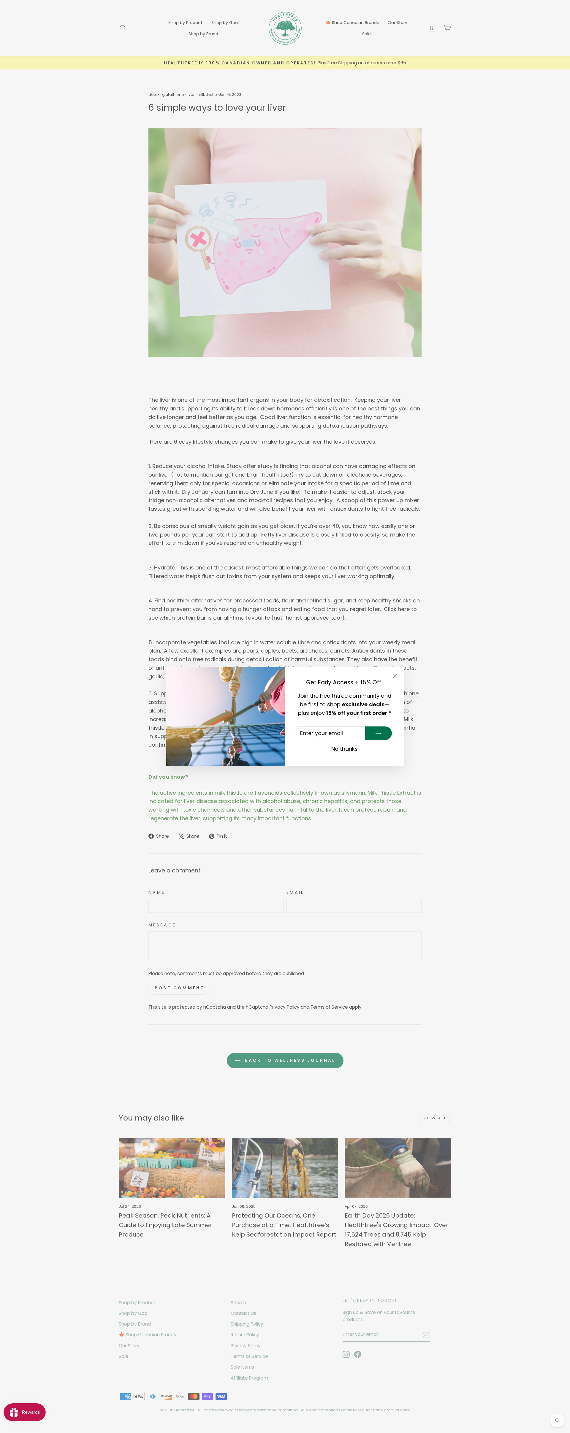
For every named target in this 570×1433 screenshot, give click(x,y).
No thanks (344, 749)
